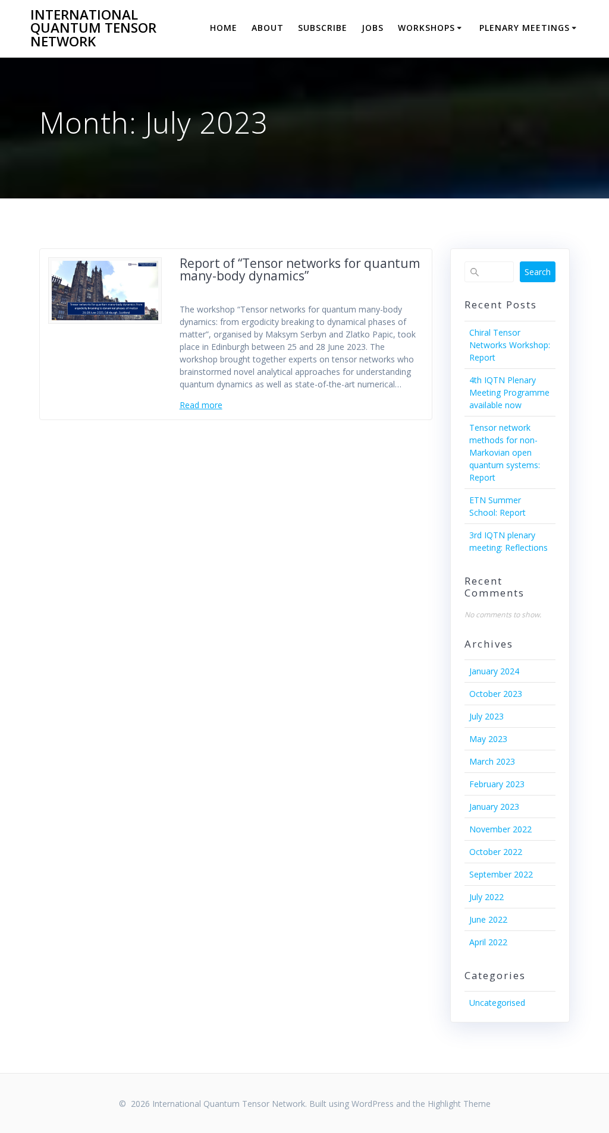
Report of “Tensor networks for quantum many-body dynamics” (300, 269)
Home (223, 27)
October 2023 (495, 693)
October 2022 (495, 851)
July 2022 (486, 896)
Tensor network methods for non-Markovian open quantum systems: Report (504, 452)
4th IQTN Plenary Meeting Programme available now (509, 392)
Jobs (373, 27)
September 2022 (501, 874)
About (268, 27)
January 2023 (494, 806)
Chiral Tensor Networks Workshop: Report (509, 345)
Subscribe (322, 27)
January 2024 (494, 671)
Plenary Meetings (524, 27)
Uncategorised (497, 1002)
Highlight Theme (459, 1103)
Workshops (426, 27)
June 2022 (488, 919)
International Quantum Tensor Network (93, 28)
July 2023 (486, 716)
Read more (201, 405)
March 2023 (492, 761)
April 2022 (488, 942)
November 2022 (500, 829)
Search (538, 271)
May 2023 (488, 738)
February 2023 (497, 784)
